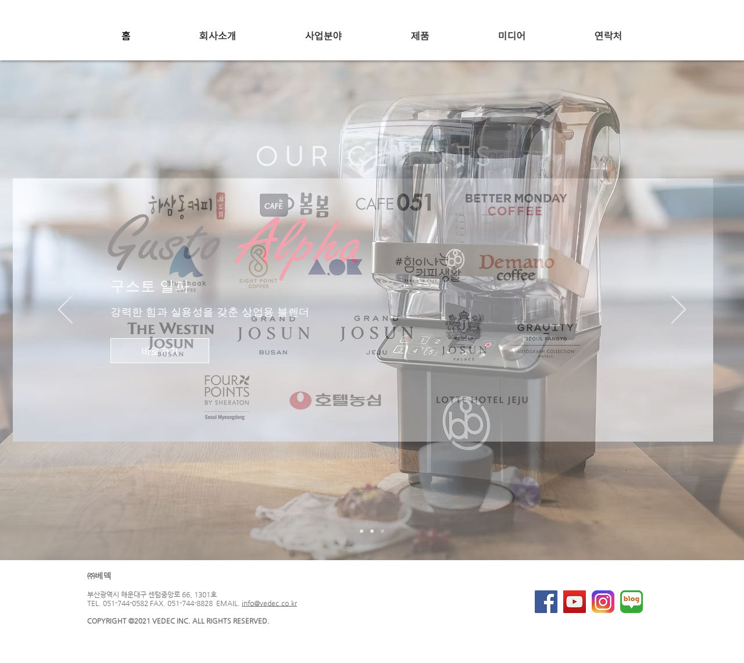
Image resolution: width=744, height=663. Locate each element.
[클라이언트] (372, 531)
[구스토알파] (382, 531)
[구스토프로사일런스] (361, 531)
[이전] (65, 310)
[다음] (678, 310)
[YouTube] (574, 601)
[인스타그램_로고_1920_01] (603, 601)
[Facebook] (546, 601)
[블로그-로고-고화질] (631, 601)
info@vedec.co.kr (269, 603)
